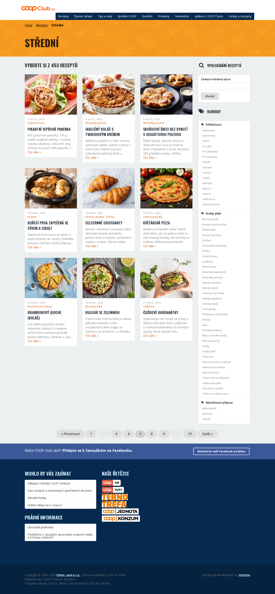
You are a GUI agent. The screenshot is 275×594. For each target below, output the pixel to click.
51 (190, 434)
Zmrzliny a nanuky (212, 388)
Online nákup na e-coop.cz (45, 505)
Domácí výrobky (211, 235)
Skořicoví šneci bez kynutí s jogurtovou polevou (165, 131)
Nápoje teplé (210, 288)
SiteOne (244, 575)
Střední (57, 25)
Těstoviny (207, 356)
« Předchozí (70, 434)
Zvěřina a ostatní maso (215, 393)
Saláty (205, 346)
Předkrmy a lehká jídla (215, 314)
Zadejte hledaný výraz (216, 79)
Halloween (208, 130)
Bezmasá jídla (93, 306)
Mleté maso (209, 266)
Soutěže (147, 16)
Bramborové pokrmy (40, 306)
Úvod (28, 25)
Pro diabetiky (210, 151)
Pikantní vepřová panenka (49, 129)
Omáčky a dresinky (213, 293)
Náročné (207, 414)
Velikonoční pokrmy (213, 367)
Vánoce (206, 188)
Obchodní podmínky (41, 527)
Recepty (63, 16)
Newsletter (182, 16)
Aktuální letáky (37, 498)
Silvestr (206, 162)
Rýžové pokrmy (211, 341)
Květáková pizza (156, 222)
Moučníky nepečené (214, 272)
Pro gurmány (209, 157)
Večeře (206, 194)
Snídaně (207, 167)
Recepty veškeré (212, 330)
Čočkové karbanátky (160, 312)
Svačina (206, 172)
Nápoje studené (211, 282)
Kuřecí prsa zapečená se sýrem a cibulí (48, 225)
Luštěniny (148, 306)
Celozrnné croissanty (103, 222)
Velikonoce (208, 199)
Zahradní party (210, 204)
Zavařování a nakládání (215, 377)
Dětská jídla (209, 229)
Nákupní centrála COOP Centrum (49, 483)
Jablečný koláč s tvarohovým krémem (102, 131)
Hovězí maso (209, 256)
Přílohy (206, 319)
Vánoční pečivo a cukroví (216, 362)
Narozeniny (209, 135)
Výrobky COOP (126, 16)
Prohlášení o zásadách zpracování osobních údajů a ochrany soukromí (60, 536)
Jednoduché (209, 408)
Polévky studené (211, 298)
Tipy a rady (105, 16)
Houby (206, 251)
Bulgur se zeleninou (102, 312)
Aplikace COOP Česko (209, 16)
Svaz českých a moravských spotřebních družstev (60, 490)
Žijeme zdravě (83, 16)
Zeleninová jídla (152, 217)
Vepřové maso (36, 123)
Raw (204, 325)
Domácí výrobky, (95, 217)
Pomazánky (208, 309)
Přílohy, (110, 217)
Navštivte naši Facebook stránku (221, 451)
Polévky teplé (210, 304)
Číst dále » (34, 152)
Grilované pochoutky (214, 245)
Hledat (210, 96)
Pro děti (206, 146)
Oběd (205, 141)
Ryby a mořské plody (214, 335)
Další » (208, 434)
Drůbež (32, 217)
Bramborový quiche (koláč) (44, 315)
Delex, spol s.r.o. (68, 575)
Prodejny (164, 16)
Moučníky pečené (95, 123)
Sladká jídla (208, 351)
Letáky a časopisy (239, 16)
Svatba (206, 178)
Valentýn (207, 183)
